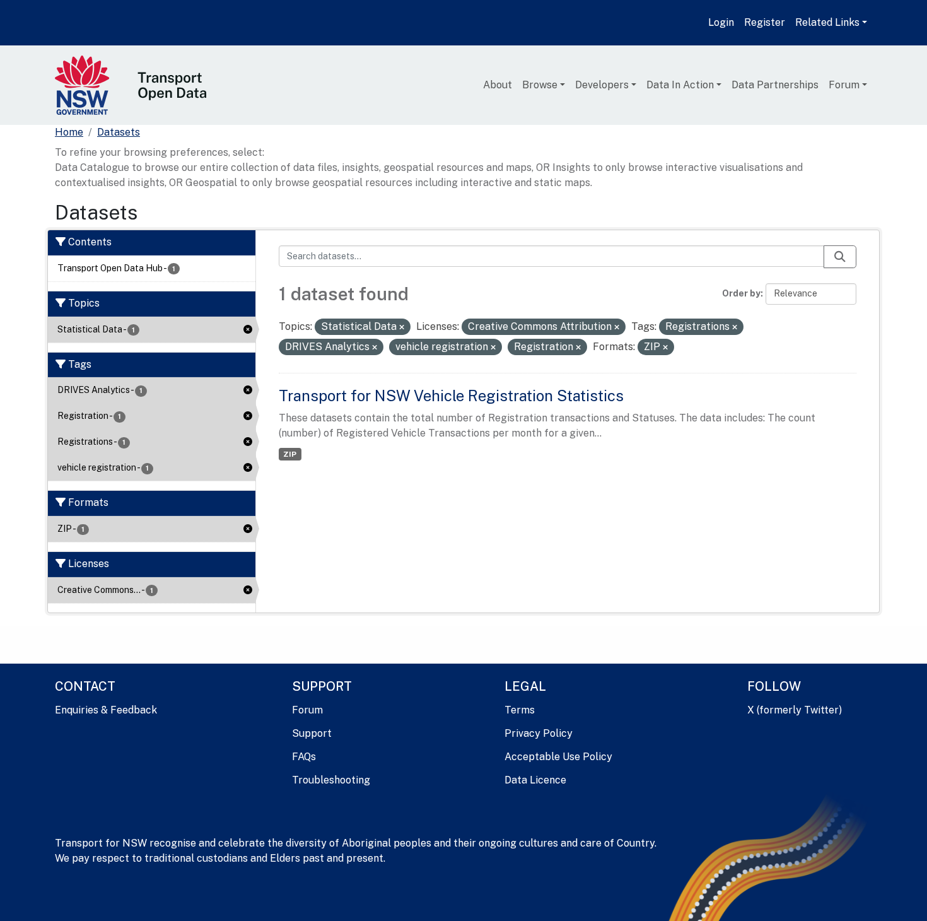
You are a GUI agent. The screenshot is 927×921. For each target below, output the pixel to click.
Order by (741, 293)
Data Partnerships (775, 85)
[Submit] (840, 256)
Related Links (827, 22)
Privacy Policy (538, 733)
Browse (539, 85)
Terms (519, 710)
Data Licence (535, 780)
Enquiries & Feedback (106, 710)
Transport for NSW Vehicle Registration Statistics (451, 395)
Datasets (118, 132)
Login (721, 22)
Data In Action (680, 85)
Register (764, 22)
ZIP (289, 454)
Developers (602, 85)
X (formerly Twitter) (794, 710)
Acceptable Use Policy (558, 757)
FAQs (304, 757)
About (497, 85)
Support (312, 733)
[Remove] (401, 327)
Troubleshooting (331, 780)
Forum (844, 85)
